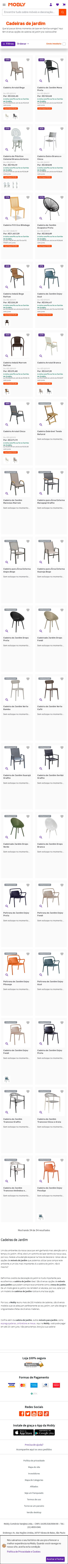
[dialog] (34, 1549)
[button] (23, 43)
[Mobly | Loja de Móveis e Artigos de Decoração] (16, 4)
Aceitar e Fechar (55, 1559)
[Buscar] (62, 12)
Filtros (10, 43)
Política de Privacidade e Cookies (23, 1551)
